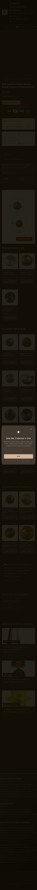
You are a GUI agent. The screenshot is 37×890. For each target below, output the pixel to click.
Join (18, 456)
